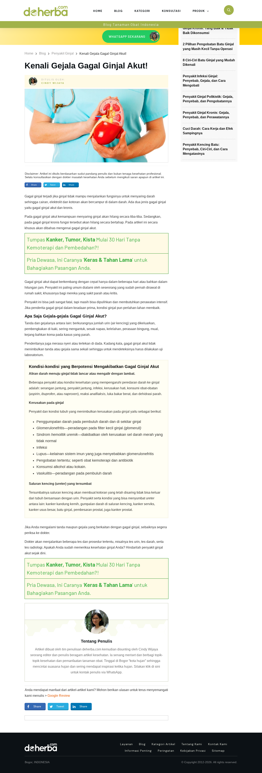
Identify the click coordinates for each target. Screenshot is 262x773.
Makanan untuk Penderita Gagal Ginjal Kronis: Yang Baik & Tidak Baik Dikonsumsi (208, 28)
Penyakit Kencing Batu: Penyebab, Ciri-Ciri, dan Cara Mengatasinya (205, 149)
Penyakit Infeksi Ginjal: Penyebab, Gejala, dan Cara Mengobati (204, 80)
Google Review (58, 695)
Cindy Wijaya (52, 83)
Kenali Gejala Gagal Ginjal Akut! (86, 65)
